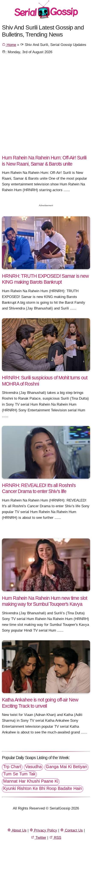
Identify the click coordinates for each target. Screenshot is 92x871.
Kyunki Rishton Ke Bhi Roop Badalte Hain (42, 788)
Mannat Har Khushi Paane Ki (30, 781)
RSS (57, 838)
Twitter (40, 838)
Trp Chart (12, 766)
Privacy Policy (45, 830)
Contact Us (73, 830)
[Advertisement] (46, 106)
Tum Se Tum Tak (19, 773)
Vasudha (33, 766)
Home (11, 45)
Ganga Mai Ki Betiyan (66, 766)
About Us (19, 830)
